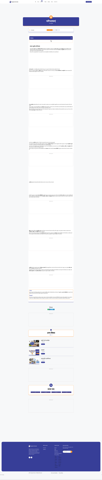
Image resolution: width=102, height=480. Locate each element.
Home (38, 1)
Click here (43, 353)
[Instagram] (31, 457)
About (52, 1)
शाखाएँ (42, 350)
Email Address (65, 450)
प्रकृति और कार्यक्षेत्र (45, 340)
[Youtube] (29, 457)
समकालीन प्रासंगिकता (46, 358)
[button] (35, 1)
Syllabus (49, 1)
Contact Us (55, 1)
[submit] (71, 452)
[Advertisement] (24, 9)
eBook (45, 1)
